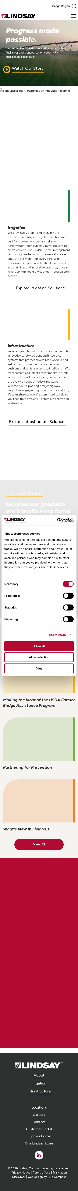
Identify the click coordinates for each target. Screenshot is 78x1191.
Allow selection (39, 657)
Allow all (39, 646)
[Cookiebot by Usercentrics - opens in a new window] (57, 520)
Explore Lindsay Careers (38, 902)
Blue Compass (57, 1177)
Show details (57, 634)
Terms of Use (41, 1172)
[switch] (68, 596)
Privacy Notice (20, 1172)
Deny (39, 668)
